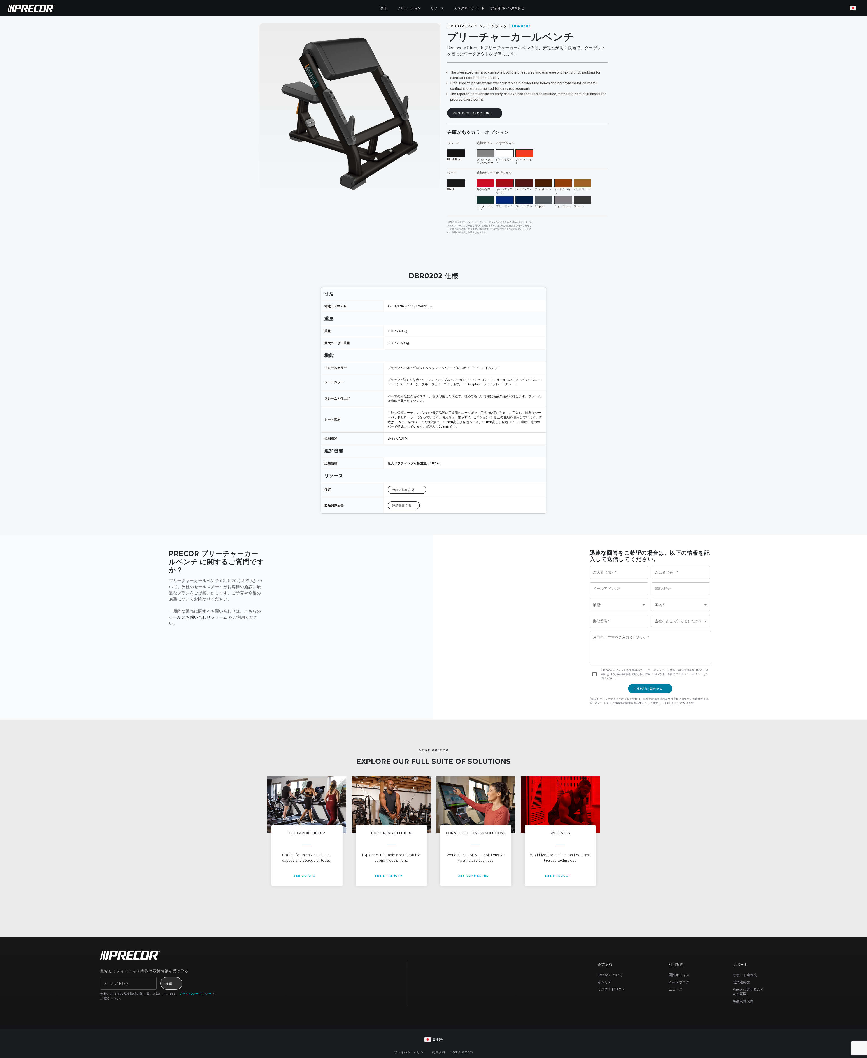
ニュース (676, 989)
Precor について (610, 975)
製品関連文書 (743, 1001)
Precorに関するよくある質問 (748, 991)
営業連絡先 (741, 982)
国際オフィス (679, 975)
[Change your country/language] (853, 8)
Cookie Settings (461, 1052)
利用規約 (438, 1052)
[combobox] (619, 605)
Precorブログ (679, 982)
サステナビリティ (611, 989)
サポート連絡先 (745, 975)
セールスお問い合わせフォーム (198, 617)
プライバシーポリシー (195, 993)
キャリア (604, 982)
